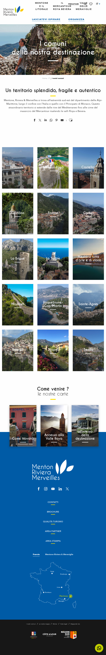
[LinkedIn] (60, 489)
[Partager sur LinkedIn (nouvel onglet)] (45, 121)
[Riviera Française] (33, 635)
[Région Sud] (69, 635)
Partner (55, 624)
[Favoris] (91, 4)
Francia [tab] (36, 554)
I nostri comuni (31, 624)
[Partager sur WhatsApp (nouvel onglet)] (51, 121)
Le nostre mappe (44, 624)
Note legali (63, 624)
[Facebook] (38, 489)
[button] (85, 4)
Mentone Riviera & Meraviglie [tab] (59, 554)
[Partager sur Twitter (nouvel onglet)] (40, 121)
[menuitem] (13, 11)
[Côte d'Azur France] (49, 635)
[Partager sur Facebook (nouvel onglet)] (34, 121)
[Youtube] (53, 489)
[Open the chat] (99, 648)
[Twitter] (67, 489)
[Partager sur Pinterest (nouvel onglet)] (56, 121)
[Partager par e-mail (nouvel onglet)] (62, 121)
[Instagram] (45, 489)
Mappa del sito (75, 624)
